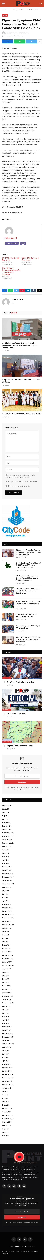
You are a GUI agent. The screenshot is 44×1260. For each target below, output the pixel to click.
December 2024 (7, 873)
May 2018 (5, 1136)
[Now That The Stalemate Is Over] (22, 668)
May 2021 (5, 1016)
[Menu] (3, 3)
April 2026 (5, 819)
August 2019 (6, 1088)
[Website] (24, 243)
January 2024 (7, 911)
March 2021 (6, 1023)
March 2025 (6, 863)
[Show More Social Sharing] (40, 41)
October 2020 (7, 1040)
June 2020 (5, 1054)
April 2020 (5, 1061)
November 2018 (7, 1119)
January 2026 (6, 829)
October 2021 (7, 999)
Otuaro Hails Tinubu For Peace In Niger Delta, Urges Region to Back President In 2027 (28, 552)
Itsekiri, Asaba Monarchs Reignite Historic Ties (22, 414)
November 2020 (7, 1037)
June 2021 (5, 1013)
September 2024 (8, 884)
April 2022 (5, 982)
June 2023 (5, 935)
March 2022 (6, 986)
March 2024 (6, 904)
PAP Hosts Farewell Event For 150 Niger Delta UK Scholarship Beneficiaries (28, 591)
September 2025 (8, 843)
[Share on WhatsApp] (19, 41)
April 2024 (6, 901)
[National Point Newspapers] (23, 3)
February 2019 (7, 1108)
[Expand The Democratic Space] (22, 732)
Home (11, 1246)
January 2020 (6, 1071)
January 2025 (6, 870)
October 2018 (7, 1122)
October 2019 (7, 1081)
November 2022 (7, 959)
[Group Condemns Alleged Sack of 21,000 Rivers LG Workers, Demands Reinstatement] (8, 566)
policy (28, 1223)
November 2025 (7, 836)
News (5, 15)
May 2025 (5, 856)
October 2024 (7, 880)
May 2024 (5, 897)
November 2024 (7, 877)
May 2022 (5, 979)
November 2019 (7, 1078)
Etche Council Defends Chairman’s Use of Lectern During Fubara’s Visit (28, 604)
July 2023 (5, 931)
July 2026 (5, 809)
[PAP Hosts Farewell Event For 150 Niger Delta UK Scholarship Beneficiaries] (8, 591)
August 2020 (6, 1047)
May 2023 (5, 938)
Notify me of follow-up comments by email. (22, 482)
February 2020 (7, 1067)
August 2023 (6, 928)
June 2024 (5, 894)
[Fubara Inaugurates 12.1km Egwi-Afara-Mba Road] (8, 629)
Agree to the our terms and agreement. (23, 1223)
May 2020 (5, 1057)
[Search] (41, 3)
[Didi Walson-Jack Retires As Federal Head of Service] (8, 617)
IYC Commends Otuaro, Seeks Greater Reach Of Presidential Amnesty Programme (27, 578)
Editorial (6, 678)
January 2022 (6, 993)
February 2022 (7, 989)
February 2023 (7, 948)
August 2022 (6, 969)
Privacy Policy (18, 790)
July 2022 (5, 972)
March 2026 (6, 822)
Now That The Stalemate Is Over (21, 682)
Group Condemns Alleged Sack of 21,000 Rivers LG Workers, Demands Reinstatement (28, 565)
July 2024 (5, 891)
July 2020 (5, 1050)
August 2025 (6, 846)
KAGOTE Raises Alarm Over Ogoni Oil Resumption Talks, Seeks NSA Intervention (28, 640)
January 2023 (6, 952)
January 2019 (6, 1112)
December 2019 (7, 1074)
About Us (19, 1246)
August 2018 (6, 1125)
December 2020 (7, 1033)
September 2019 (8, 1084)
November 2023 (7, 918)
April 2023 (5, 942)
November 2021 (7, 996)
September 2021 (7, 1003)
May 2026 (5, 816)
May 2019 (5, 1098)
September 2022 (8, 965)
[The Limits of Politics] (22, 700)
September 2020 (8, 1044)
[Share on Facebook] (7, 41)
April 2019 (5, 1101)
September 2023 (8, 925)
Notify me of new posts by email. (18, 486)
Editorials (7, 741)
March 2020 (6, 1064)
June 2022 (5, 976)
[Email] (21, 243)
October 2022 (7, 962)
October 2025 (7, 839)
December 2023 (7, 914)
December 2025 (7, 833)
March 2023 (6, 945)
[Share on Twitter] (31, 41)
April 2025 (5, 860)
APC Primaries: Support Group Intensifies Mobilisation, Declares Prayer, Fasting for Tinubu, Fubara (19, 345)
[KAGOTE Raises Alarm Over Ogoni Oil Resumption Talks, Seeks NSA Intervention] (8, 640)
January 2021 (6, 1030)
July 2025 (5, 850)
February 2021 (7, 1027)
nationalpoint (13, 33)
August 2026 (6, 805)
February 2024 (7, 908)
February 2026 (7, 826)
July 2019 (5, 1091)
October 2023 (7, 921)
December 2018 (7, 1115)
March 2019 (6, 1105)
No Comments (8, 36)
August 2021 (6, 1006)
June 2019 (5, 1095)
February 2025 (7, 867)
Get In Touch (30, 1246)
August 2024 (6, 887)
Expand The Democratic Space (20, 746)
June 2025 (5, 853)
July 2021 (5, 1010)
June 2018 (5, 1132)
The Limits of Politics (16, 714)
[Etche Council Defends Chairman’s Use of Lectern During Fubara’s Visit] (8, 604)
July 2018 (5, 1129)
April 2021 (5, 1020)
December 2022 (7, 955)
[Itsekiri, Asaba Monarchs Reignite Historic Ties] (22, 400)
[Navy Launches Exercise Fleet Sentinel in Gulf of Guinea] (22, 366)
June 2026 (5, 812)
